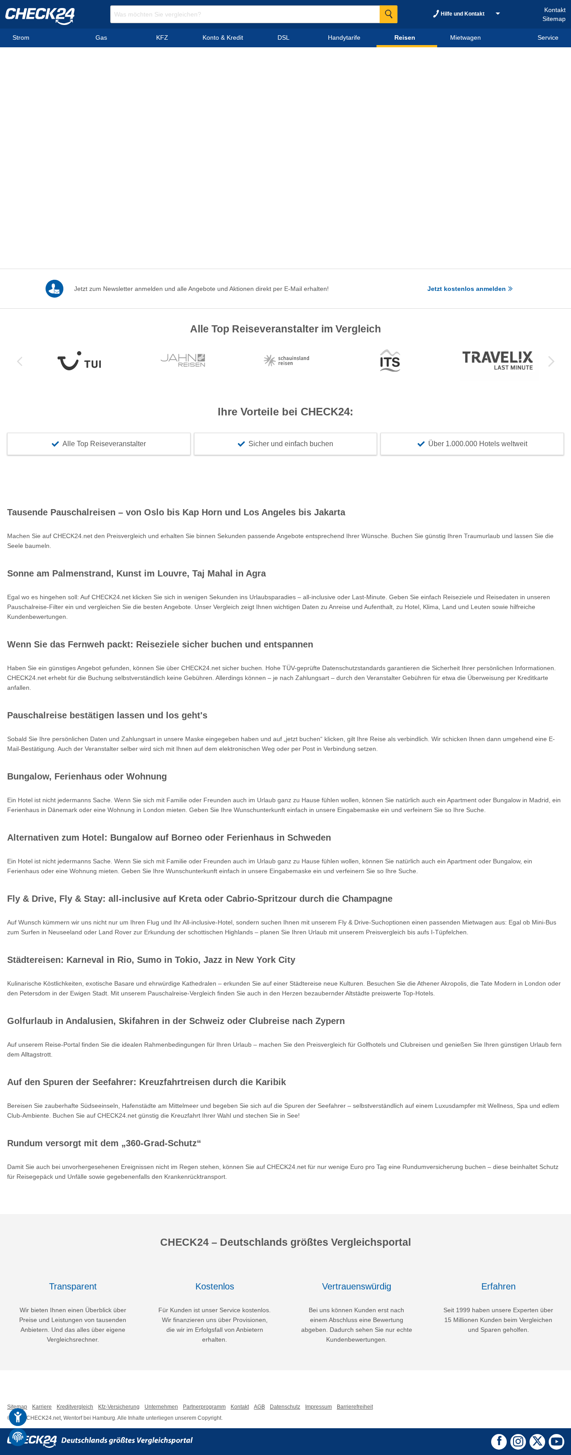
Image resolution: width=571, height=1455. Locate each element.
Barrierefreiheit (355, 1407)
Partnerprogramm (204, 1407)
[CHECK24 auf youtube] (556, 1441)
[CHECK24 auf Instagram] (518, 1441)
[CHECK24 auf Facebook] (499, 1441)
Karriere (42, 1407)
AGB (259, 1407)
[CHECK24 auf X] (537, 1441)
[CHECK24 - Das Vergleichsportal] (100, 1441)
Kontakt (555, 9)
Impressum (318, 1407)
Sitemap (554, 18)
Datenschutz (285, 1407)
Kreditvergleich (75, 1407)
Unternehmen (161, 1407)
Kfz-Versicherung (119, 1407)
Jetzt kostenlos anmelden (467, 288)
